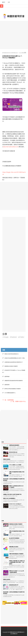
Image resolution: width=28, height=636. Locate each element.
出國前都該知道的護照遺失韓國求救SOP (13, 362)
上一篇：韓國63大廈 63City (18, 401)
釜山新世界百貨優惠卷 (14, 538)
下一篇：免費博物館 (8, 400)
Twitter (21, 337)
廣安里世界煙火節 (13, 452)
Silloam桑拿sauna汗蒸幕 (15, 464)
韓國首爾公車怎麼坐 (13, 546)
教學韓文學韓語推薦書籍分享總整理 (12, 388)
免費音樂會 (6, 384)
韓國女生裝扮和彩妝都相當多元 (11, 354)
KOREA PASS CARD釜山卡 (15, 504)
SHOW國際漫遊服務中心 (10, 392)
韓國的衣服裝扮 (6, 459)
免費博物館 (6, 376)
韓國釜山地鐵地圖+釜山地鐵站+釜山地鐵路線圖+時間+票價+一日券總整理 (17, 562)
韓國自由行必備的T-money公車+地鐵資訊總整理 (16, 571)
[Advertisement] (14, 35)
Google (6, 337)
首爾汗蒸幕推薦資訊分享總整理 (16, 553)
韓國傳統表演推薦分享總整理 (11, 366)
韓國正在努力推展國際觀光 (9, 498)
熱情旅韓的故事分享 (13, 585)
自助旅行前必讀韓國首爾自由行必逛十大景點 (14, 358)
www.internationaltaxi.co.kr (11, 147)
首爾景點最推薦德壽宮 (14, 445)
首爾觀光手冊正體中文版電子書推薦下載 (12, 494)
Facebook (14, 337)
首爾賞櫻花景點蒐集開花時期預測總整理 (13, 380)
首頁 (4, 2)
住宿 (9, 2)
